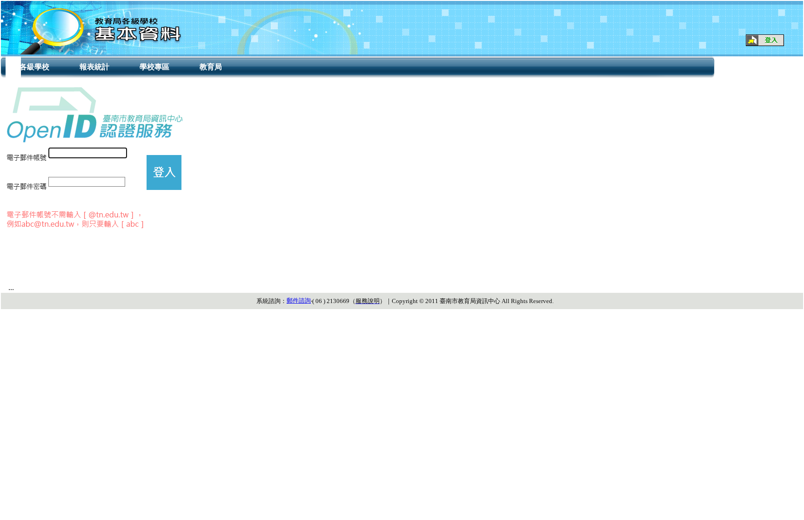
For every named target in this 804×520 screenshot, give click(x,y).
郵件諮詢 (299, 300)
